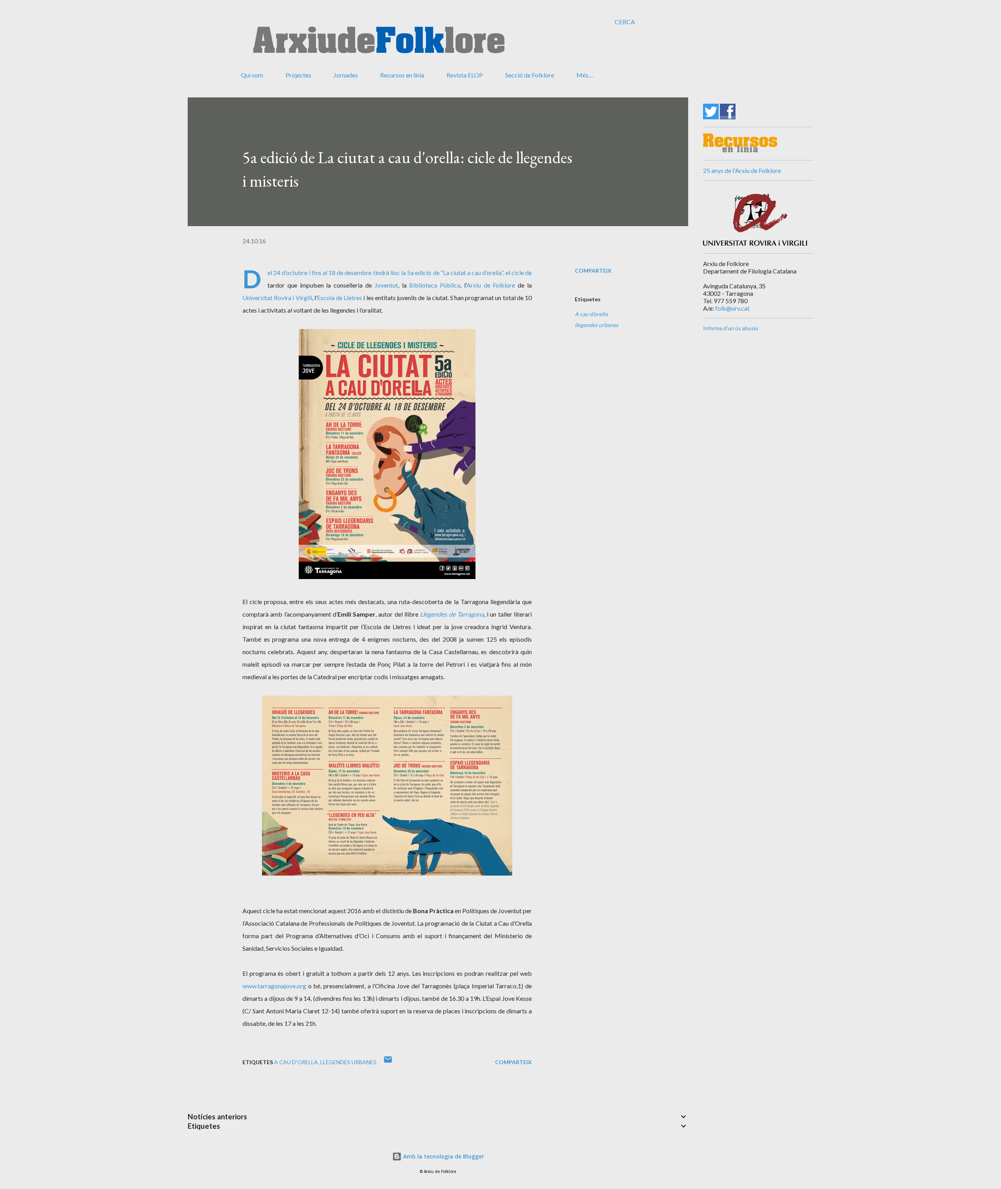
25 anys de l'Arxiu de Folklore (742, 170)
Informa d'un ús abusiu (730, 328)
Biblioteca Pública (434, 285)
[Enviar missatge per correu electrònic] (388, 1062)
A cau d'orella (591, 314)
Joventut (386, 285)
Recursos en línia (402, 75)
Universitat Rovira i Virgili (277, 297)
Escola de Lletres (339, 297)
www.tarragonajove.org (274, 985)
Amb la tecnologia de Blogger (443, 1156)
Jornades (346, 75)
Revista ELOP (465, 75)
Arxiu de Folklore (490, 285)
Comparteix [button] (593, 270)
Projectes (298, 75)
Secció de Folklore (529, 75)
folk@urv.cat (732, 308)
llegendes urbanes (596, 325)
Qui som (252, 75)
